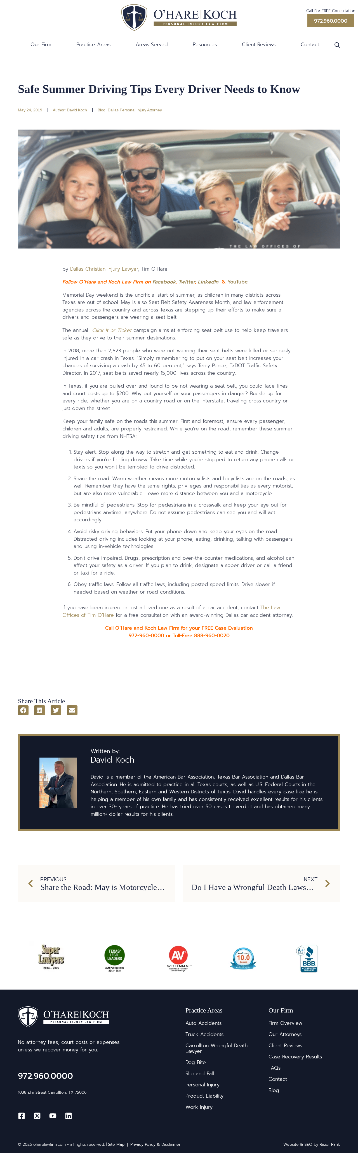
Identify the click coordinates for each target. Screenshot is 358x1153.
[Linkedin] (68, 1115)
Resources (205, 44)
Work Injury (199, 1107)
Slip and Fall (199, 1073)
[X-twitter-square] (37, 1115)
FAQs (274, 1068)
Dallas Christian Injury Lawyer (104, 269)
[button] (23, 710)
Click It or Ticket (111, 330)
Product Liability (204, 1096)
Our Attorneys (285, 1034)
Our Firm (40, 44)
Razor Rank (330, 1144)
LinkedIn (208, 281)
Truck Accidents (204, 1034)
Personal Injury (202, 1085)
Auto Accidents (203, 1023)
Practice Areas (93, 44)
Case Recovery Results (295, 1057)
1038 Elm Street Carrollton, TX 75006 (52, 1092)
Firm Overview (285, 1023)
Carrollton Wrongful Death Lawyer (216, 1048)
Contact (310, 44)
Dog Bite (195, 1062)
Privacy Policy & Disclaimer (155, 1144)
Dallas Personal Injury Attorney (135, 110)
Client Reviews (258, 44)
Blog (101, 110)
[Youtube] (52, 1115)
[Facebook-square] (21, 1115)
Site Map (116, 1144)
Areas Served (152, 44)
